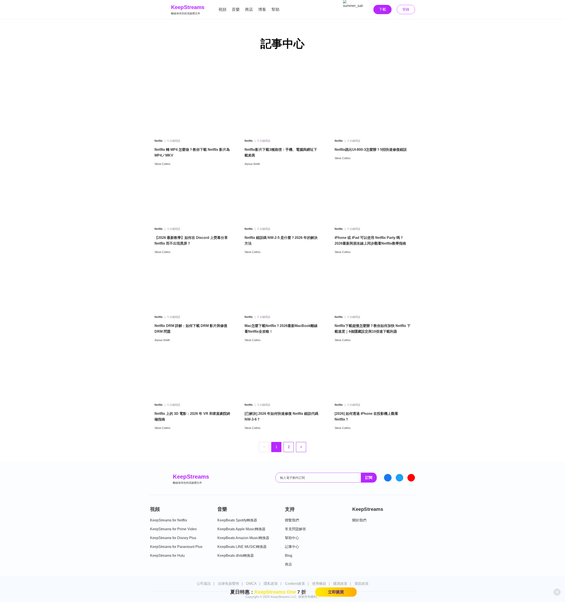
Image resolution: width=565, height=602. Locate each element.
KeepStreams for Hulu (167, 555)
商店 (249, 9)
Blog (288, 555)
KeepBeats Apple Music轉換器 (241, 529)
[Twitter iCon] (399, 477)
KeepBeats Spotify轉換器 (237, 520)
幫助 (275, 9)
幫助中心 (292, 538)
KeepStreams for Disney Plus (173, 538)
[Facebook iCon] (388, 477)
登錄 (405, 9)
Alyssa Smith (252, 164)
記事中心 (292, 547)
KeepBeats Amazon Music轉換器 (243, 538)
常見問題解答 (295, 529)
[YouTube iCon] (411, 477)
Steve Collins (162, 164)
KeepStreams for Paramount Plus (176, 547)
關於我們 (359, 520)
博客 (262, 9)
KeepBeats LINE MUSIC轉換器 (242, 547)
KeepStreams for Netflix (168, 520)
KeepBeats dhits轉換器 (235, 555)
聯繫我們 (292, 520)
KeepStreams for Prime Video (173, 529)
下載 (382, 9)
